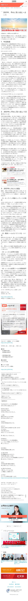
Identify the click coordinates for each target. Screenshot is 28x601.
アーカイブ (25, 6)
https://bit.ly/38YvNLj (7, 296)
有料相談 (18, 584)
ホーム (3, 7)
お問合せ (12, 584)
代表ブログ (7, 7)
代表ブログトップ (17, 526)
